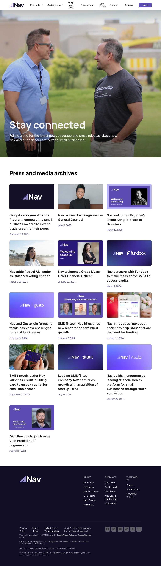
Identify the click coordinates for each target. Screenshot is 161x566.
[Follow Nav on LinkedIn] (139, 529)
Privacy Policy (23, 529)
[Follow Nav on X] (132, 529)
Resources (87, 5)
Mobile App (110, 503)
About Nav (89, 482)
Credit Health (111, 487)
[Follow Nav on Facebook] (107, 529)
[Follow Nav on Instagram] (113, 529)
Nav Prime (102, 5)
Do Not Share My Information (51, 529)
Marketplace (54, 5)
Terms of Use (35, 529)
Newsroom (89, 487)
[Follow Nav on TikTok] (126, 529)
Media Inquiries (91, 491)
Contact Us (89, 495)
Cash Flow (110, 482)
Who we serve (71, 5)
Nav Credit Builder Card (111, 497)
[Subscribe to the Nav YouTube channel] (120, 529)
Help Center (89, 500)
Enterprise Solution (131, 495)
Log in (145, 5)
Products (35, 5)
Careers (130, 485)
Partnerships (132, 489)
